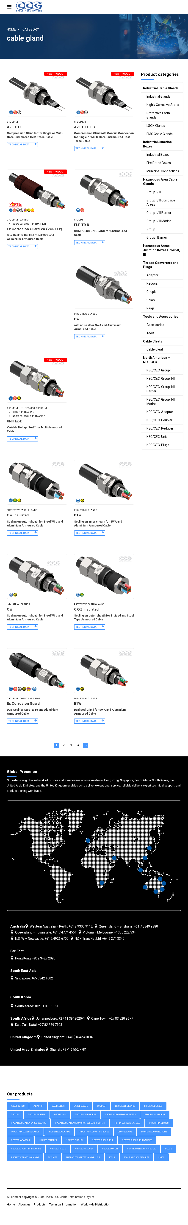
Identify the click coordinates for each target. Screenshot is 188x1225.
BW (77, 319)
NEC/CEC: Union (158, 437)
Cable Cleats (152, 341)
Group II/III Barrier (18, 219)
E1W (77, 704)
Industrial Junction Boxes (157, 144)
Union (151, 300)
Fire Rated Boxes (159, 163)
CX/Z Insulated (86, 609)
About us (24, 1204)
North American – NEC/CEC (156, 360)
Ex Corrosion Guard (23, 704)
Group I (78, 219)
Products (40, 1204)
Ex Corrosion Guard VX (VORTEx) (34, 229)
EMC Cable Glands (160, 134)
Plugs (151, 308)
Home (11, 29)
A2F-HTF (14, 127)
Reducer (153, 283)
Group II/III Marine (23, 412)
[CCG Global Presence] (94, 856)
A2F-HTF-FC (84, 127)
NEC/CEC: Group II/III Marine (28, 416)
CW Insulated (18, 515)
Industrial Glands (85, 314)
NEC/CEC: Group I (159, 370)
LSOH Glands (156, 125)
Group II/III (13, 122)
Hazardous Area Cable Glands (160, 182)
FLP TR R (81, 225)
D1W (78, 515)
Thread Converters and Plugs (161, 265)
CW (10, 609)
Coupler (152, 292)
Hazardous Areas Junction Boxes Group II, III (161, 250)
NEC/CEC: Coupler (159, 420)
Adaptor (152, 275)
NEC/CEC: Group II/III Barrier (29, 224)
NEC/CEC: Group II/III (36, 408)
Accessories (155, 325)
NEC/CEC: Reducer (160, 428)
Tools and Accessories (160, 316)
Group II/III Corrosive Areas (23, 698)
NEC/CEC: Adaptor (160, 412)
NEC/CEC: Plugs (158, 445)
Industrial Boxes (158, 154)
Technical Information (63, 1204)
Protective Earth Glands (22, 510)
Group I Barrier (157, 237)
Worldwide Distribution (95, 1204)
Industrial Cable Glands (161, 88)
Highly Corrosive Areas (163, 105)
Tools (150, 333)
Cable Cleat (155, 349)
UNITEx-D (14, 421)
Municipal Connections (163, 171)
